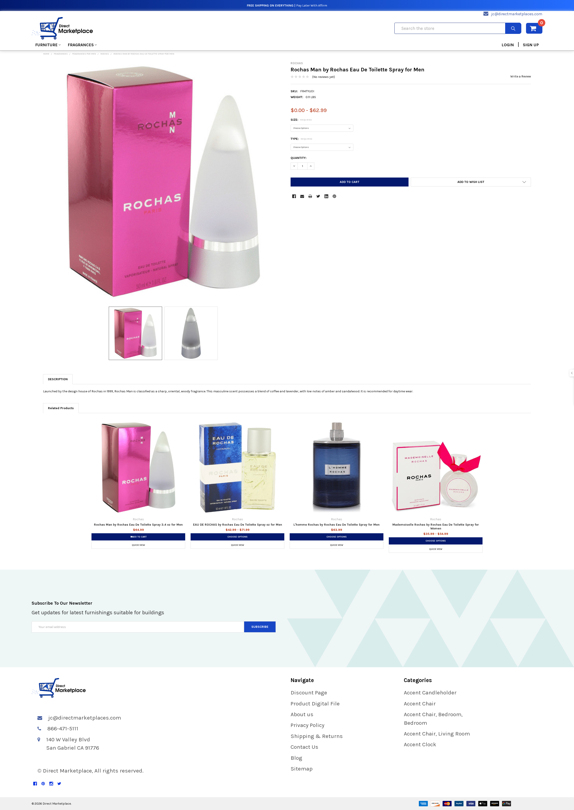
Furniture (46, 44)
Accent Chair (420, 703)
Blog (296, 758)
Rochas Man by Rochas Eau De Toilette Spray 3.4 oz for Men (138, 525)
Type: (302, 139)
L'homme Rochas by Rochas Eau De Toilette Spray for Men (337, 525)
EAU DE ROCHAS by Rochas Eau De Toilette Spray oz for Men (237, 525)
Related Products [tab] (61, 408)
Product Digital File (315, 703)
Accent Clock (420, 744)
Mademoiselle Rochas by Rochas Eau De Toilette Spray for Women (435, 527)
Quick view (138, 545)
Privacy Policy (307, 725)
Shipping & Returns (317, 736)
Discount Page (309, 692)
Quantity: (299, 158)
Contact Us (304, 747)
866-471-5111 (62, 728)
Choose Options (237, 537)
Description (58, 379)
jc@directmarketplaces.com (516, 13)
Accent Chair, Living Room (437, 733)
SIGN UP (531, 44)
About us (302, 714)
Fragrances (81, 44)
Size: (301, 120)
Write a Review (520, 76)
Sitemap (302, 768)
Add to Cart (139, 537)
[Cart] (534, 28)
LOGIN (508, 44)
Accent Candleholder (430, 692)
